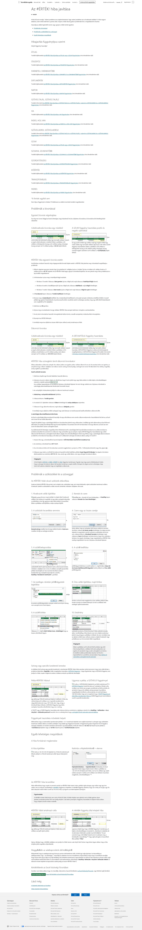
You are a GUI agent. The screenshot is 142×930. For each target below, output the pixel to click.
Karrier (116, 903)
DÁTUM (45, 462)
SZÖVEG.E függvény (77, 686)
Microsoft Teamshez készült (76, 921)
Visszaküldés (32, 911)
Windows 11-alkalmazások (12, 913)
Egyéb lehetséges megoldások (42, 35)
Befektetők (117, 913)
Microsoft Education (55, 903)
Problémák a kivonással (40, 28)
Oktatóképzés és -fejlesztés (56, 916)
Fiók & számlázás (66, 2)
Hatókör (35, 14)
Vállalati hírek (117, 908)
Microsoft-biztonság (75, 905)
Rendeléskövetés (32, 913)
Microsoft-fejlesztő (97, 903)
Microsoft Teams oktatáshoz (56, 908)
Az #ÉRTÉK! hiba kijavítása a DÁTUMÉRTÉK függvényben (60, 84)
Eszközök (57, 2)
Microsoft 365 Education (55, 911)
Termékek (49, 2)
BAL (61, 462)
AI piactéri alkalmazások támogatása (100, 908)
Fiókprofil (31, 903)
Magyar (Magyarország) (14, 926)
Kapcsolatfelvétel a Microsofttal (73, 926)
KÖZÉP (55, 462)
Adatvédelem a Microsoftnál (120, 911)
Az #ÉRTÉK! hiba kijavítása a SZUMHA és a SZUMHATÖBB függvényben (64, 154)
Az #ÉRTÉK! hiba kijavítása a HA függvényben (56, 114)
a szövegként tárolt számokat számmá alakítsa (84, 712)
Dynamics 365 (74, 911)
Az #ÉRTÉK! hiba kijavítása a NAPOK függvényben (58, 93)
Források (74, 2)
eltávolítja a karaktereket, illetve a (81, 696)
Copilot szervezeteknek (11, 903)
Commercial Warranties (34, 919)
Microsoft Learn (96, 905)
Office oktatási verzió (55, 913)
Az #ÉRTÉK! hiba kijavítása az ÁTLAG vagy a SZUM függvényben (62, 55)
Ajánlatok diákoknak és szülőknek (57, 919)
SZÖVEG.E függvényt (74, 671)
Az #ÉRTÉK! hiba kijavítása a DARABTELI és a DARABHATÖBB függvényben (65, 74)
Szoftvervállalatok (96, 919)
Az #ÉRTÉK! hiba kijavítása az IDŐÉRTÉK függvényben (59, 173)
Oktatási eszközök (54, 905)
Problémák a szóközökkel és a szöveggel (45, 32)
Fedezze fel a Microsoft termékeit (13, 911)
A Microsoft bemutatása (119, 905)
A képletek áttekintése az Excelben (41, 885)
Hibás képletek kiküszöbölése (39, 889)
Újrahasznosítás (32, 916)
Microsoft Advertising (75, 916)
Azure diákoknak (54, 921)
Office (43, 2)
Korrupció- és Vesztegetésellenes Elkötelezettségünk (121, 917)
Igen (75, 895)
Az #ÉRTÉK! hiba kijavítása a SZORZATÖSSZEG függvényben (61, 164)
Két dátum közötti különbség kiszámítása (84, 354)
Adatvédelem (84, 926)
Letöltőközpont (32, 905)
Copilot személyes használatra (13, 905)
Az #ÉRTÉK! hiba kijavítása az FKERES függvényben (58, 192)
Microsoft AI (73, 903)
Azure (72, 908)
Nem (85, 895)
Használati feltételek (93, 926)
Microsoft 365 (37, 2)
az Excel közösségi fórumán (85, 871)
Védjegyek (102, 926)
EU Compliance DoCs (119, 926)
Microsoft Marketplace (97, 913)
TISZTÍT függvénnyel (104, 694)
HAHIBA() (56, 787)
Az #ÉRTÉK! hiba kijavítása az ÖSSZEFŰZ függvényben (59, 65)
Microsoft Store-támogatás (34, 908)
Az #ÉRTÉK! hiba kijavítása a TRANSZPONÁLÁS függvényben (61, 183)
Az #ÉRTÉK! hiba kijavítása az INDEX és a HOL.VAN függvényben (62, 124)
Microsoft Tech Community (98, 911)
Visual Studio (96, 921)
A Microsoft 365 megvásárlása (87, 2)
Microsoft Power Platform (98, 916)
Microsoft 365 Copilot (75, 919)
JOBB (50, 462)
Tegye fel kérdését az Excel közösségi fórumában (60, 874)
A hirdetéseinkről (109, 926)
